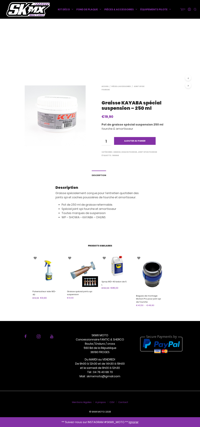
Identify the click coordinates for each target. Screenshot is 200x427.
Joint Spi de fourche (147, 152)
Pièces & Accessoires (119, 9)
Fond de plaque (87, 9)
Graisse (117, 152)
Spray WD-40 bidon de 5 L (114, 283)
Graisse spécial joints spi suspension (79, 293)
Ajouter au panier (134, 140)
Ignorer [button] (134, 422)
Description (99, 175)
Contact (123, 402)
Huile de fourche (129, 152)
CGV (112, 402)
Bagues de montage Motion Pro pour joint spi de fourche (148, 298)
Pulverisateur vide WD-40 (44, 293)
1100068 (115, 155)
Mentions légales (82, 402)
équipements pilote (154, 9)
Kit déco (64, 9)
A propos (100, 402)
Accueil (105, 86)
